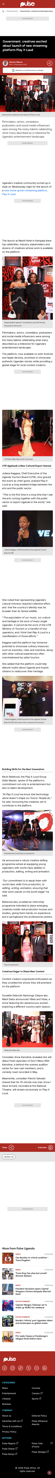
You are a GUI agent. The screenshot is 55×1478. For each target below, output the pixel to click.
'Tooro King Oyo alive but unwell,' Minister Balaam (31, 1274)
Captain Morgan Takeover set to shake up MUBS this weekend (31, 1306)
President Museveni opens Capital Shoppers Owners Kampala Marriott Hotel (33, 1291)
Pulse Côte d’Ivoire (37, 1445)
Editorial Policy (39, 1415)
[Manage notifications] (49, 1473)
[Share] (49, 63)
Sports (35, 1398)
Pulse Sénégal (39, 1452)
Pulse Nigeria (8, 1443)
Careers (36, 1393)
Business (6, 1404)
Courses (36, 1388)
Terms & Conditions (12, 1426)
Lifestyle (6, 1398)
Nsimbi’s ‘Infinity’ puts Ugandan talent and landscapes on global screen (34, 1321)
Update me (9, 1157)
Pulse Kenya (8, 1454)
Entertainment (12, 11)
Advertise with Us (11, 1421)
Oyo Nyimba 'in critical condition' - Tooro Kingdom (32, 1259)
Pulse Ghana (8, 1448)
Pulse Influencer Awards (40, 1423)
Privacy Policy (9, 1431)
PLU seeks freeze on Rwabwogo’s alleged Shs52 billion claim (31, 1337)
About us (6, 1415)
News (18, 1254)
